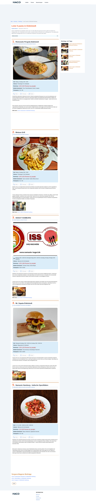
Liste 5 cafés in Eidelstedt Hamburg (25, 212)
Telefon (16, 93)
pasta (14, 483)
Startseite (38, 499)
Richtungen (24, 93)
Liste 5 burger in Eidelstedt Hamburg (20, 480)
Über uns (38, 494)
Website (31, 93)
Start (11, 21)
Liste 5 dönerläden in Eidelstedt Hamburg (21, 478)
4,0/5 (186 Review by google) (27, 263)
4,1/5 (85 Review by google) (27, 429)
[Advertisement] (44, 12)
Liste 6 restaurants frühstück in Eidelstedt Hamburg (24, 476)
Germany (15, 21)
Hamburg (20, 21)
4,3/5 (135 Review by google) (27, 347)
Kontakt (37, 496)
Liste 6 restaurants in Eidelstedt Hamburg (26, 110)
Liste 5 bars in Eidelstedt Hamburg (25, 297)
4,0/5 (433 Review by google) (27, 176)
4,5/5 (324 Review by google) (27, 86)
